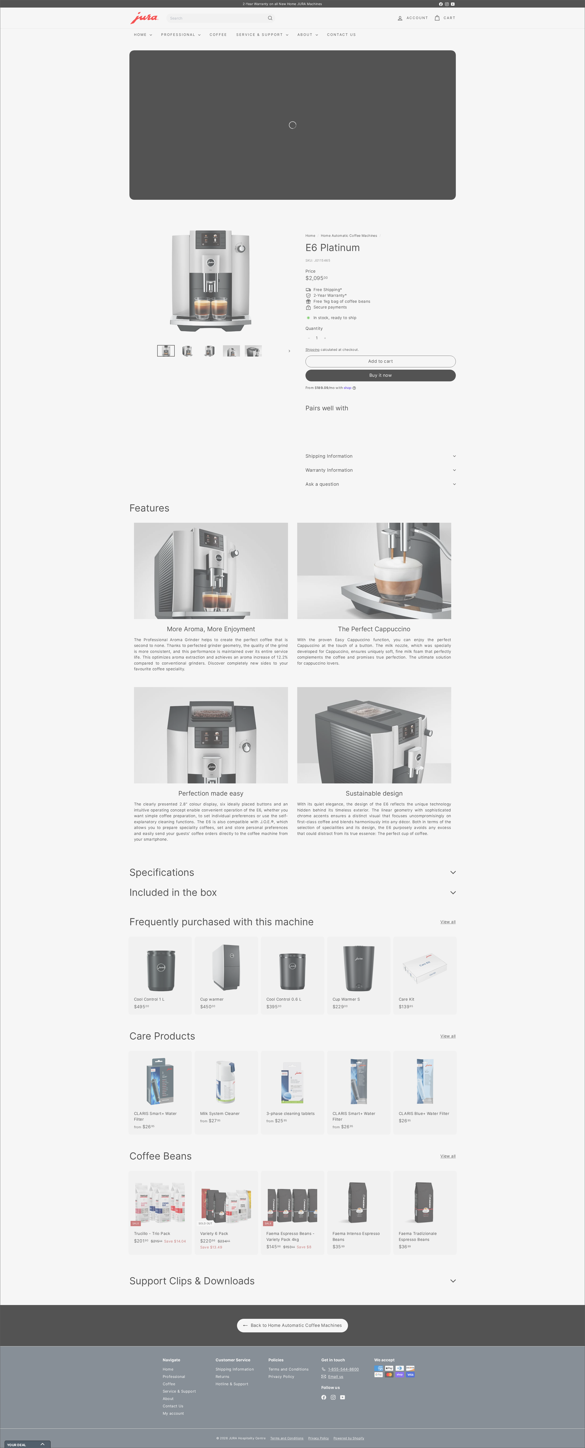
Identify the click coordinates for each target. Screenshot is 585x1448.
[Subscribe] (275, 738)
